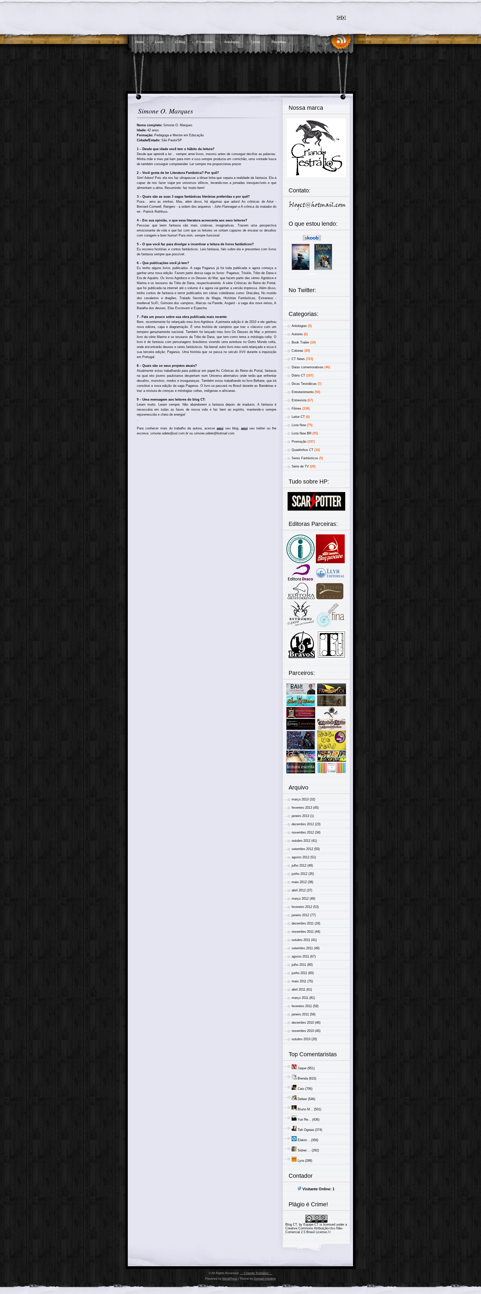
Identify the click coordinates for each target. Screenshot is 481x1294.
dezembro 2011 (303, 923)
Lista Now (299, 425)
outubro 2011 (301, 940)
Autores (297, 334)
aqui (220, 428)
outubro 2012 (301, 841)
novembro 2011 (303, 931)
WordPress (229, 1278)
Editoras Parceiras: (313, 524)
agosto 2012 (300, 857)
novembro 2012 (303, 832)
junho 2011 (299, 973)
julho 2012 (299, 865)
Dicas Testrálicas (304, 384)
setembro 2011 (302, 948)
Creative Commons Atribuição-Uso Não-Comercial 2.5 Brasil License (314, 1230)
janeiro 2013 (300, 816)
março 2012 (300, 898)
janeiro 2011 (300, 1014)
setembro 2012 (302, 849)
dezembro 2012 (303, 824)
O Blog (180, 42)
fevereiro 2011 (302, 1006)
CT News (298, 359)
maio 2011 (299, 981)
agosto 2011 (300, 956)
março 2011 (300, 998)
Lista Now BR (301, 433)
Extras (255, 42)
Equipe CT (311, 1224)
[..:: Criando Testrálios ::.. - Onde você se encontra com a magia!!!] (177, 22)
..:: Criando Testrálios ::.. (256, 1273)
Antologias (231, 42)
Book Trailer (300, 342)
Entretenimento (303, 392)
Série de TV (300, 466)
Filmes (296, 408)
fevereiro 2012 (302, 907)
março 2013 (300, 799)
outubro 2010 (301, 1039)
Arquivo (298, 787)
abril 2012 (299, 890)
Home (139, 42)
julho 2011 (299, 965)
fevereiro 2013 (302, 807)
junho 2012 (299, 874)
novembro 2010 (303, 1031)
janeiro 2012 (300, 915)
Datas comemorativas (307, 367)
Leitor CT (298, 417)
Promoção (299, 441)
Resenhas (279, 42)
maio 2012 (299, 882)
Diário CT (298, 375)
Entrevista (299, 400)
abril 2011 (298, 989)
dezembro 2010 (303, 1022)
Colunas (297, 350)
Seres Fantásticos (305, 458)
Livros (159, 42)
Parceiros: (302, 673)
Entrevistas (204, 42)
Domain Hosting (265, 1278)
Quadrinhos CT (302, 450)
